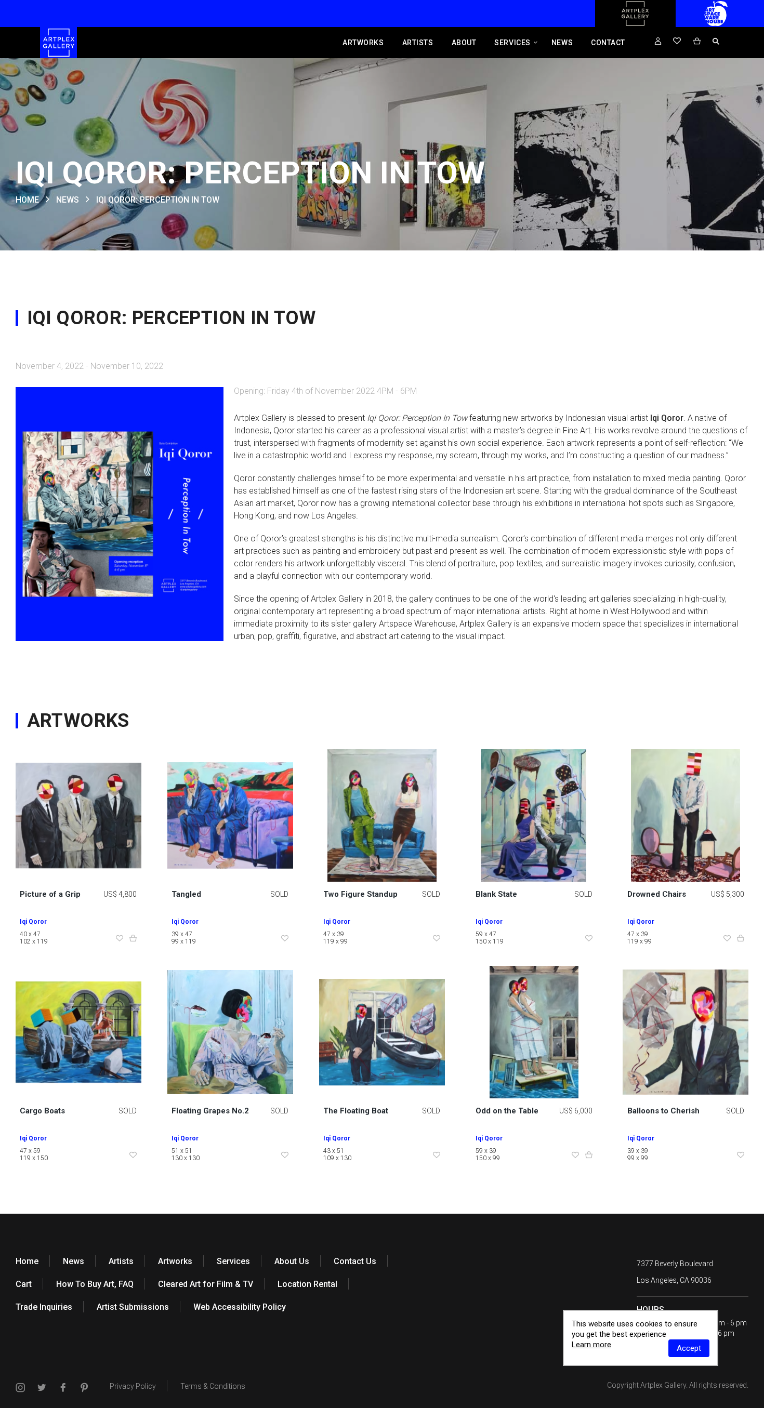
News (562, 42)
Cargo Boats (42, 1110)
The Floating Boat (355, 1110)
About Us (291, 1261)
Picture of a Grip (50, 894)
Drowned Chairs (656, 894)
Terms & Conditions (212, 1386)
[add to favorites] (119, 939)
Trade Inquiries (44, 1307)
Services (512, 42)
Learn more (591, 1344)
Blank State (496, 894)
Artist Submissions (133, 1307)
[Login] (658, 41)
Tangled (186, 894)
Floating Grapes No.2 (210, 1110)
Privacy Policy (133, 1386)
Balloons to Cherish (663, 1110)
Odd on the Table (507, 1110)
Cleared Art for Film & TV (205, 1284)
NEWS (67, 200)
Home (27, 1261)
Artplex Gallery (663, 1385)
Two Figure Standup (360, 894)
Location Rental (307, 1284)
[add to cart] (133, 939)
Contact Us (355, 1261)
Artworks (363, 42)
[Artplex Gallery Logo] (635, 24)
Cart (24, 1284)
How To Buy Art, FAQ (95, 1284)
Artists (417, 42)
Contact (608, 42)
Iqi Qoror (33, 921)
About (464, 42)
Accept (689, 1348)
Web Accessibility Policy (239, 1307)
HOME (27, 200)
